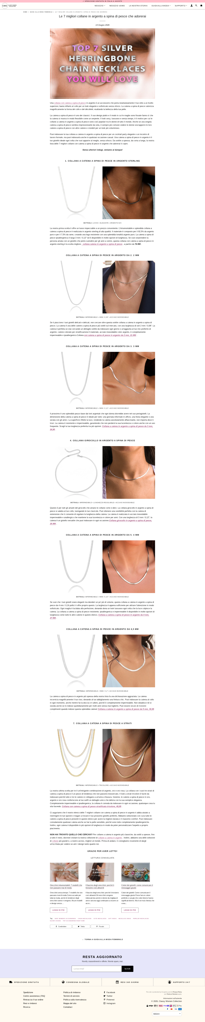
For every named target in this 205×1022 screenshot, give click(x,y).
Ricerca (26, 1007)
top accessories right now (74, 920)
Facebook (110, 992)
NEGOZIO (99, 6)
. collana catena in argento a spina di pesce (102, 244)
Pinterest (110, 1000)
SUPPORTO (180, 6)
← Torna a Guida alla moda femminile (102, 939)
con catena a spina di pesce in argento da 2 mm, (110, 335)
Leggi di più (58, 910)
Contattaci (67, 1007)
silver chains (55, 920)
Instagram (110, 1003)
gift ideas (112, 918)
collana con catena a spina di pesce (70, 103)
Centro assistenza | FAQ (34, 996)
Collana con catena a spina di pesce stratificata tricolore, (91, 806)
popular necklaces (141, 918)
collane (55, 841)
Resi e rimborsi (30, 1003)
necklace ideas (125, 918)
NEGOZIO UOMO (117, 6)
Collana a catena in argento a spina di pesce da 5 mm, (126, 709)
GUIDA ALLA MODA (160, 6)
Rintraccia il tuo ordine (33, 1000)
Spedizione (28, 992)
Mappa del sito (69, 1003)
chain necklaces (84, 918)
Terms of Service (172, 994)
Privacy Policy (177, 992)
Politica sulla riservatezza (74, 1000)
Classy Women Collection (170, 1001)
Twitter (109, 996)
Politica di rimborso (71, 992)
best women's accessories (65, 918)
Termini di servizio (71, 996)
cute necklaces (100, 918)
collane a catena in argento (110, 838)
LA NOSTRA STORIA (138, 6)
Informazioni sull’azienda (172, 998)
